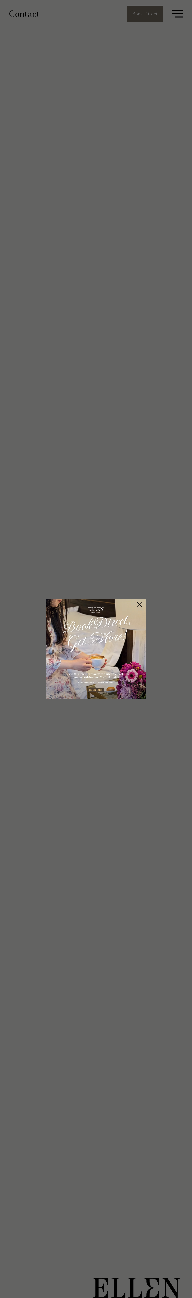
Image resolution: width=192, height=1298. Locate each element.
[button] (139, 605)
